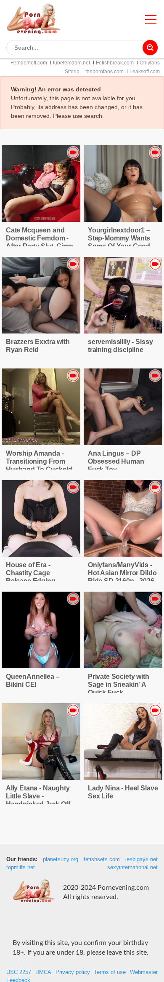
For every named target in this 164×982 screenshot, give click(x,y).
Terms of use (110, 972)
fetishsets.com (102, 859)
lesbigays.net (141, 859)
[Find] (150, 47)
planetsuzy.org (60, 859)
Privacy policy (73, 972)
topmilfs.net (20, 867)
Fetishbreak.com (115, 63)
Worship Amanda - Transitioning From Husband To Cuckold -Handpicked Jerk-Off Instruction (41, 469)
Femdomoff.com (29, 63)
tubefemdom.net (71, 63)
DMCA (43, 972)
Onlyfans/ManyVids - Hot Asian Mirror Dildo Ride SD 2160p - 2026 (122, 572)
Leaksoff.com (145, 72)
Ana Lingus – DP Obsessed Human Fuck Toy (116, 461)
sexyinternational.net (132, 867)
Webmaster (144, 972)
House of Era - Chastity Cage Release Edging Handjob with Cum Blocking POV (34, 580)
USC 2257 (18, 972)
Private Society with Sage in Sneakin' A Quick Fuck (118, 684)
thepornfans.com (104, 72)
